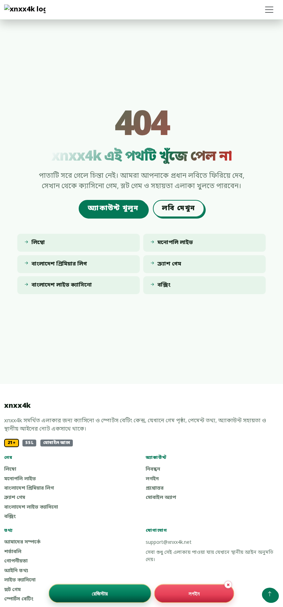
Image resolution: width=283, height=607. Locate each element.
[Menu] (269, 10)
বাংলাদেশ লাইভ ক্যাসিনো (31, 507)
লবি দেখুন (178, 208)
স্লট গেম (12, 590)
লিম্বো (10, 469)
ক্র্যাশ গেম (14, 497)
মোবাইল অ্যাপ (161, 497)
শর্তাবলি (12, 552)
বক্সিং (10, 516)
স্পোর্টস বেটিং (18, 599)
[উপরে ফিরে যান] (269, 594)
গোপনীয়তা (16, 561)
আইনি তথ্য (16, 571)
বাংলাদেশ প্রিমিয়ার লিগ (29, 488)
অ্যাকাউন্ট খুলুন (113, 208)
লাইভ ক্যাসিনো (20, 580)
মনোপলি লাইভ (20, 479)
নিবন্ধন (153, 469)
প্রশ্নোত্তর (155, 488)
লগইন (152, 479)
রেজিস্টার (100, 593)
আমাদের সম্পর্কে (22, 542)
